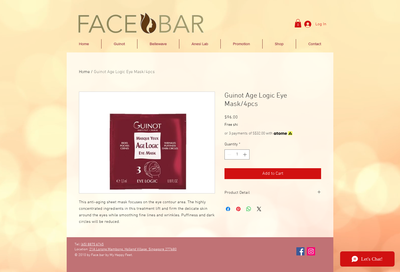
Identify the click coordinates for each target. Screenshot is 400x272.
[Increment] (245, 154)
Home (84, 72)
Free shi (231, 125)
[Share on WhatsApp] (248, 209)
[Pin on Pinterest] (238, 209)
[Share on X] (259, 209)
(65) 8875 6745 (92, 244)
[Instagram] (311, 251)
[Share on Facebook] (228, 209)
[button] (297, 23)
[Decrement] (228, 154)
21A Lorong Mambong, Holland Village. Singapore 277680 (133, 249)
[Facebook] (300, 251)
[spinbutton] (237, 154)
